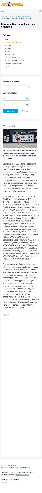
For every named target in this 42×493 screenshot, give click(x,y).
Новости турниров (13, 42)
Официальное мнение (14, 61)
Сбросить (25, 111)
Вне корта (9, 54)
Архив (7, 67)
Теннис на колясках (13, 64)
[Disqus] (21, 356)
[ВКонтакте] (4, 315)
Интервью (9, 48)
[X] (7, 315)
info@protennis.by (22, 475)
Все (6, 39)
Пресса (8, 51)
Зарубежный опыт (13, 57)
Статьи (8, 45)
